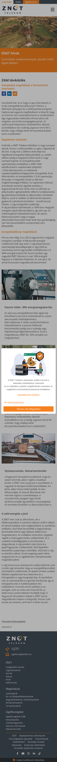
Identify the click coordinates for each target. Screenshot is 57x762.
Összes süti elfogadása (28, 408)
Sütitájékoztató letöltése (28, 394)
